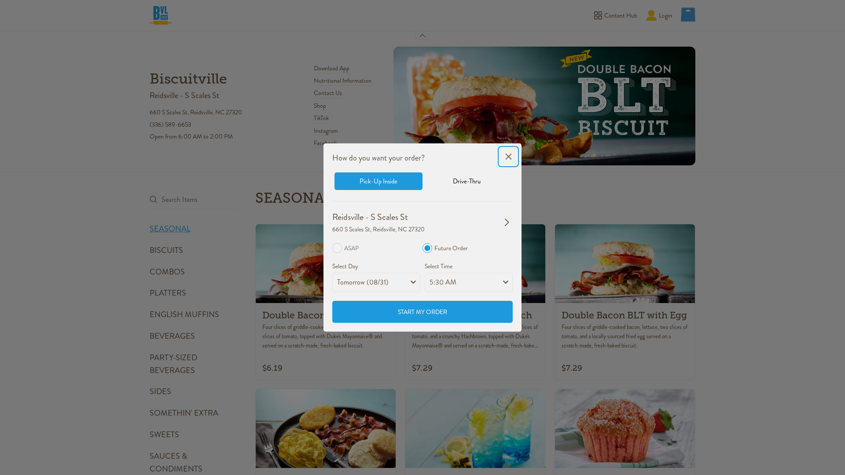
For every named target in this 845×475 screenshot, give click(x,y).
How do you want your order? (378, 158)
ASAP (351, 248)
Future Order (451, 248)
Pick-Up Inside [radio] (378, 181)
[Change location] (507, 222)
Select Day (345, 266)
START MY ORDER (422, 311)
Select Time (438, 266)
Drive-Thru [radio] (467, 181)
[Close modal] (508, 156)
